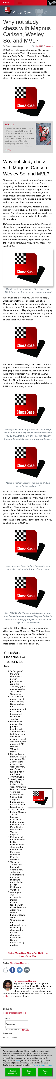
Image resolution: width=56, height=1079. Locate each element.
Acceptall (45, 1072)
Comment (7, 1033)
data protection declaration (42, 1065)
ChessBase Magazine (19, 963)
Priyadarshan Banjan (25, 981)
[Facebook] (12, 970)
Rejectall (29, 1072)
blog (7, 996)
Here (18, 1060)
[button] (19, 2)
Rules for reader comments (14, 1013)
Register (25, 1029)
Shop (6, 3)
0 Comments (47, 46)
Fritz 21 (9, 124)
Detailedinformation (12, 1072)
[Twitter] (19, 970)
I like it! (38, 46)
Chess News (23, 13)
